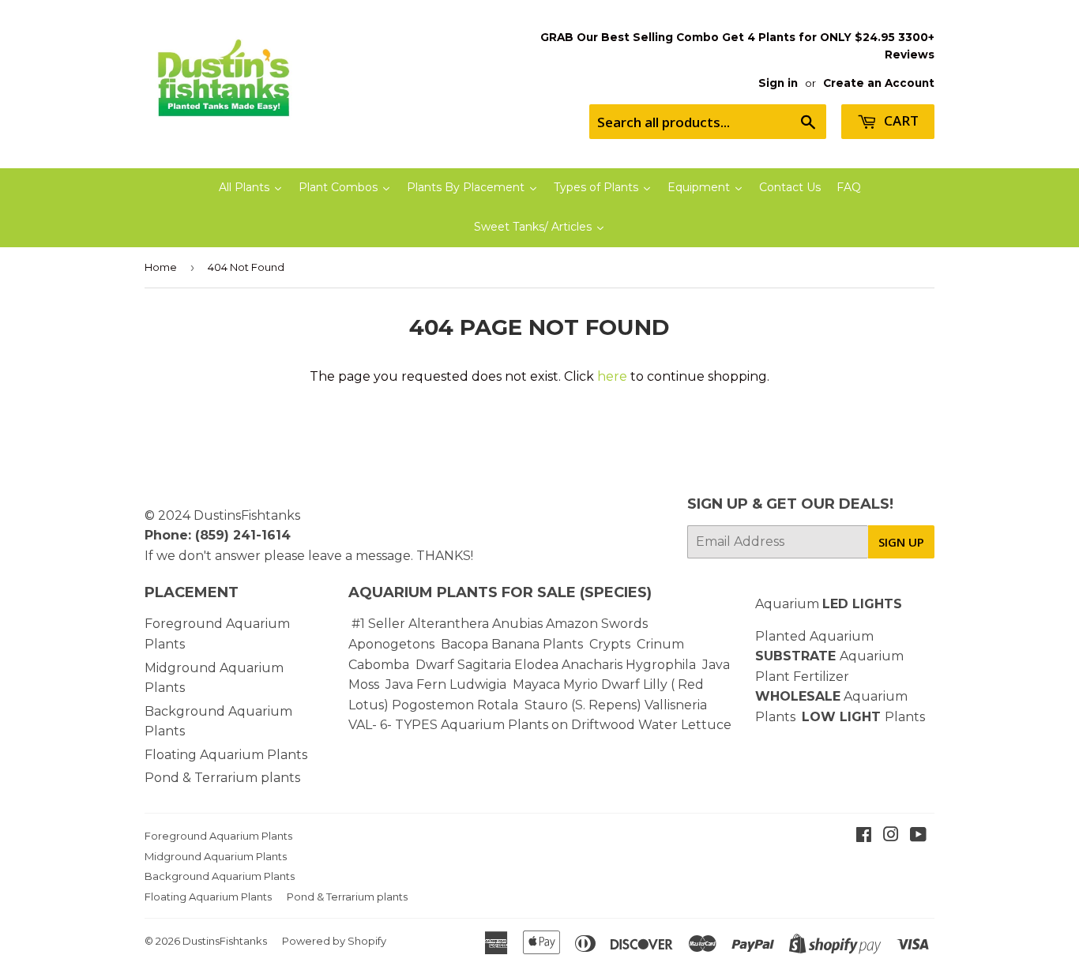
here (612, 376)
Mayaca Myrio (555, 684)
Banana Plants (537, 644)
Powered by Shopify (334, 940)
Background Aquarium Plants (220, 876)
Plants (905, 716)
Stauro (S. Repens (580, 704)
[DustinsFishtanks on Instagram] (891, 836)
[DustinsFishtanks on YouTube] (918, 836)
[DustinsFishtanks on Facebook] (863, 836)
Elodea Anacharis (568, 664)
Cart (900, 120)
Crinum (660, 644)
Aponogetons (393, 644)
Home (161, 267)
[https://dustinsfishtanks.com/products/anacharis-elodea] (624, 664)
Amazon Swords (597, 623)
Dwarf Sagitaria (463, 664)
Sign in (778, 83)
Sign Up (901, 542)
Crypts (611, 644)
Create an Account (878, 83)
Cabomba (381, 664)
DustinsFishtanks (247, 515)
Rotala (497, 704)
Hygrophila (661, 664)
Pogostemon (433, 704)
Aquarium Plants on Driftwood (538, 724)
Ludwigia (479, 684)
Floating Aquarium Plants (226, 754)
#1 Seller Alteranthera (420, 623)
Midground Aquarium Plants (216, 856)
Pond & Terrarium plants (222, 777)
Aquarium (828, 603)
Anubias (517, 623)
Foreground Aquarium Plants (218, 835)
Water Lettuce (684, 724)
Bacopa (464, 644)
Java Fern (417, 684)
